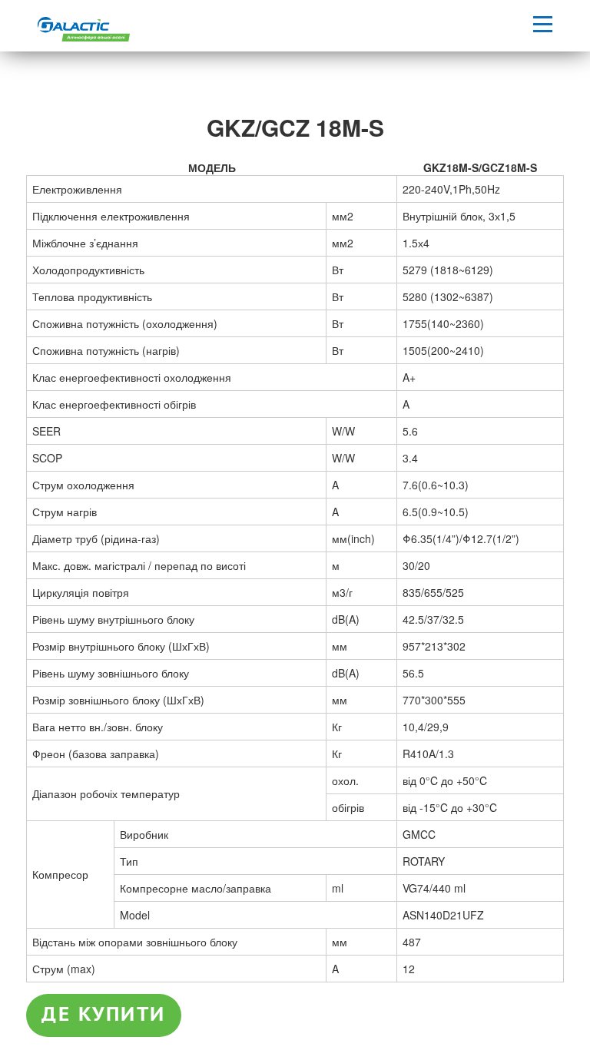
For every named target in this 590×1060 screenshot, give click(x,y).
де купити (103, 1014)
